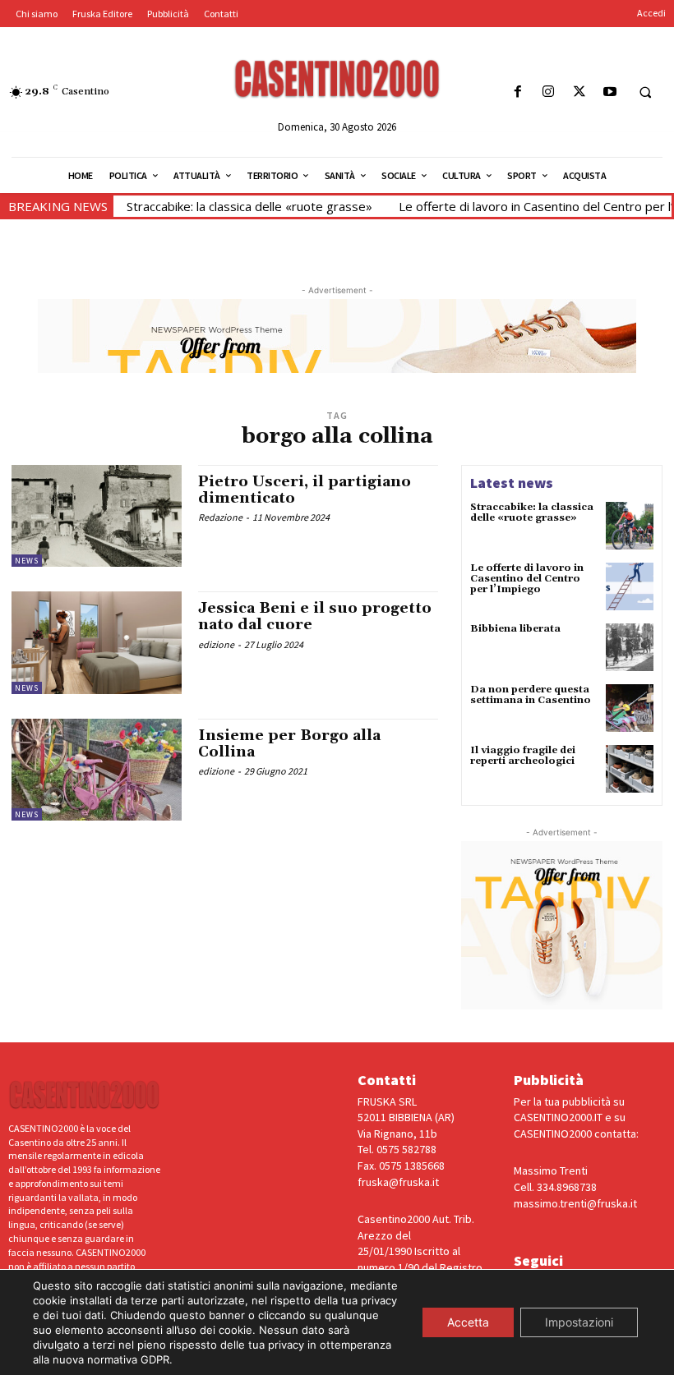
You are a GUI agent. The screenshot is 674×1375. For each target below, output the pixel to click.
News (27, 560)
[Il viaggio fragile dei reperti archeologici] (629, 769)
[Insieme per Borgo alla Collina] (97, 770)
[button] (645, 92)
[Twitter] (579, 92)
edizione (216, 644)
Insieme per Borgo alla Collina (289, 743)
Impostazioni (579, 1322)
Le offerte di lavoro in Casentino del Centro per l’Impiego (527, 579)
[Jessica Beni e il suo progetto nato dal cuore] (97, 642)
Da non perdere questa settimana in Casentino (530, 694)
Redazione (220, 517)
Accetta (468, 1322)
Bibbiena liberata (515, 629)
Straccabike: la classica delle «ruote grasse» (249, 206)
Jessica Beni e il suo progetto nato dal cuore (315, 616)
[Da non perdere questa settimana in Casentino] (629, 708)
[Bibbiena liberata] (629, 647)
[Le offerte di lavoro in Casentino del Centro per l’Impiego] (629, 586)
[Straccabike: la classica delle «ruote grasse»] (629, 526)
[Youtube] (609, 92)
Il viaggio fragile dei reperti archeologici (522, 755)
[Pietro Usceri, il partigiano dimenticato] (97, 516)
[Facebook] (518, 92)
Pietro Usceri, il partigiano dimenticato (304, 490)
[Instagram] (549, 92)
